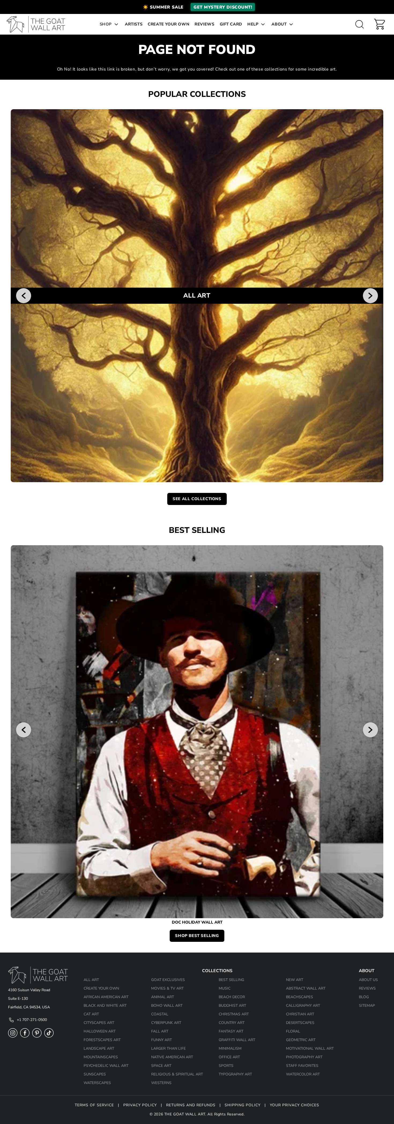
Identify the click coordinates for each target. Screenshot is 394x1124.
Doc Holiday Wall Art (197, 922)
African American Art (106, 996)
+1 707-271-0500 (32, 1019)
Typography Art (235, 1074)
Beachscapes (299, 996)
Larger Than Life (168, 1048)
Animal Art (162, 996)
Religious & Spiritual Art (177, 1074)
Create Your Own (168, 24)
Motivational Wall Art (310, 1048)
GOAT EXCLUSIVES (168, 979)
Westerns (161, 1082)
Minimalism (230, 1048)
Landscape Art (99, 1048)
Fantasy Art (231, 1031)
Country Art (231, 1022)
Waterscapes (97, 1082)
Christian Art (300, 1014)
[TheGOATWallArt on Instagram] (12, 1036)
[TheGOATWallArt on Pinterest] (37, 1036)
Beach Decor (232, 996)
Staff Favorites (302, 1065)
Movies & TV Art (167, 988)
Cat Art (91, 1014)
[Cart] (379, 24)
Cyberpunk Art (166, 1022)
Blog (364, 996)
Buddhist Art (232, 1005)
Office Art (229, 1057)
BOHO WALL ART (167, 1005)
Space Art (161, 1065)
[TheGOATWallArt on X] (49, 1036)
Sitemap (367, 1005)
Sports (226, 1065)
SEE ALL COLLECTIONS (197, 498)
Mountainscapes (101, 1057)
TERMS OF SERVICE (94, 1105)
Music (225, 988)
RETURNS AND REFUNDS (190, 1105)
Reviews (204, 24)
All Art (91, 979)
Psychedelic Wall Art (106, 1065)
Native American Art (172, 1057)
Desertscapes (300, 1022)
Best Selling (231, 979)
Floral (293, 1031)
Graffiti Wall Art (237, 1039)
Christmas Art (234, 1014)
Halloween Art (100, 1031)
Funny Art (161, 1039)
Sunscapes (95, 1074)
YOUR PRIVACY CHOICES (294, 1105)
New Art (294, 979)
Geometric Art (300, 1039)
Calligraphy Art (303, 1005)
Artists (133, 24)
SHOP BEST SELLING (197, 935)
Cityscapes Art (99, 1022)
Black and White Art (105, 1005)
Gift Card (231, 24)
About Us (368, 979)
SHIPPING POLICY (243, 1105)
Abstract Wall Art (305, 988)
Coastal (159, 1014)
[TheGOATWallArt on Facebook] (24, 1036)
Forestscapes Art (102, 1039)
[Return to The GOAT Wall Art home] (38, 24)
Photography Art (304, 1057)
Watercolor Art (303, 1074)
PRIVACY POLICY (140, 1105)
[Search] (359, 24)
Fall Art (159, 1031)
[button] (197, 7)
